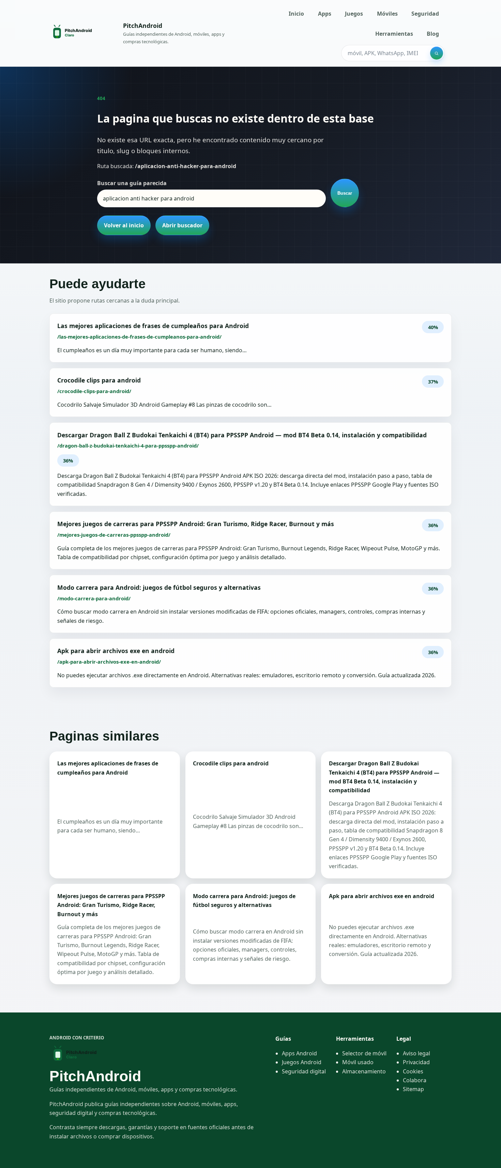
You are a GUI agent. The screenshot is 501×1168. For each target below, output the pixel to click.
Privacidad (416, 1062)
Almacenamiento (364, 1071)
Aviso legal (416, 1053)
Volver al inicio (124, 225)
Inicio (296, 13)
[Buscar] (436, 53)
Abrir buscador (182, 225)
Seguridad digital (304, 1071)
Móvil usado (358, 1062)
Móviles (387, 13)
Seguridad (425, 13)
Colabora (414, 1080)
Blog (433, 33)
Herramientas (394, 33)
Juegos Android (301, 1062)
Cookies (413, 1071)
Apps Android (299, 1053)
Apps (324, 13)
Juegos (354, 13)
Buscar (344, 193)
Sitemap (413, 1089)
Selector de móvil (364, 1053)
